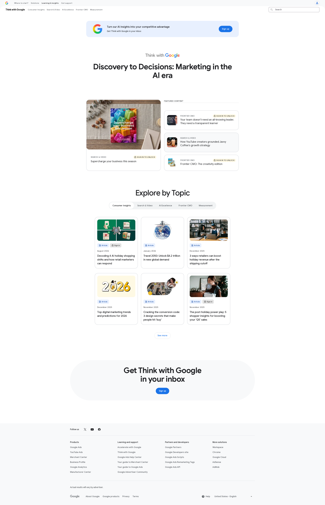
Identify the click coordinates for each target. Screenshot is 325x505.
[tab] (121, 205)
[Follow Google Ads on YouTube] (92, 429)
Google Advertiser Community (133, 472)
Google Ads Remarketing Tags (180, 462)
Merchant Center (78, 457)
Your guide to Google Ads (130, 467)
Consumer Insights (36, 10)
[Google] (75, 496)
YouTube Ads (76, 452)
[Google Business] (6, 3)
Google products (111, 496)
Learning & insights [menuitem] (50, 3)
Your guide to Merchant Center (133, 462)
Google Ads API (172, 467)
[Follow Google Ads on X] (85, 429)
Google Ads (76, 447)
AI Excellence (68, 10)
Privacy (125, 496)
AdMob (216, 467)
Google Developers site (176, 452)
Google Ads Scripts (174, 457)
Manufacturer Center (80, 472)
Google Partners (173, 447)
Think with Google (126, 452)
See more (162, 335)
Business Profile (77, 462)
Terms (136, 496)
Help (208, 496)
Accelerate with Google (129, 447)
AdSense (217, 462)
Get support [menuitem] (66, 3)
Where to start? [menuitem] (21, 3)
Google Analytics (78, 467)
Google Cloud (219, 457)
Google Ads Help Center (130, 457)
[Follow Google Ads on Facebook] (99, 429)
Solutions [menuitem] (35, 3)
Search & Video (53, 10)
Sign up (225, 29)
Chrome (217, 452)
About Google (93, 496)
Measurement (96, 10)
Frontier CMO (82, 10)
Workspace (218, 447)
